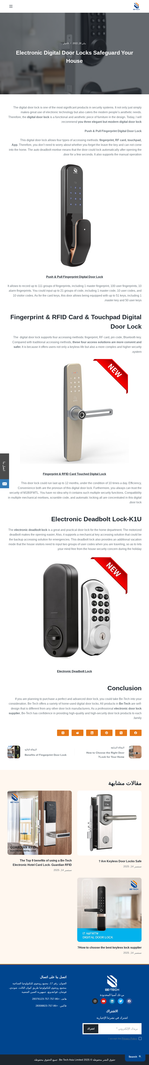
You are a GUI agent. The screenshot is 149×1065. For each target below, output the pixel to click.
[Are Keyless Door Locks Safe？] (109, 823)
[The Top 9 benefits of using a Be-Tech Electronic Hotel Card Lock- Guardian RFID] (39, 823)
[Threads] (63, 733)
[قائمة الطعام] (11, 6)
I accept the (122, 1038)
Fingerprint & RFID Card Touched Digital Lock (74, 474)
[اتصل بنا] (4, 483)
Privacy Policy (129, 1038)
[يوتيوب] (103, 1001)
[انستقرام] (95, 1001)
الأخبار (66, 43)
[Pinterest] (106, 733)
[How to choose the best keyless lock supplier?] (109, 910)
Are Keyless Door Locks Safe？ (120, 861)
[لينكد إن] (112, 1001)
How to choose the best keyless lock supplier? (109, 947)
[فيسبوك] (136, 733)
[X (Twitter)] (121, 733)
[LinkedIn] (92, 733)
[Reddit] (77, 733)
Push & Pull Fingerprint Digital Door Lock (74, 276)
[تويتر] (121, 1001)
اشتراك (91, 1028)
